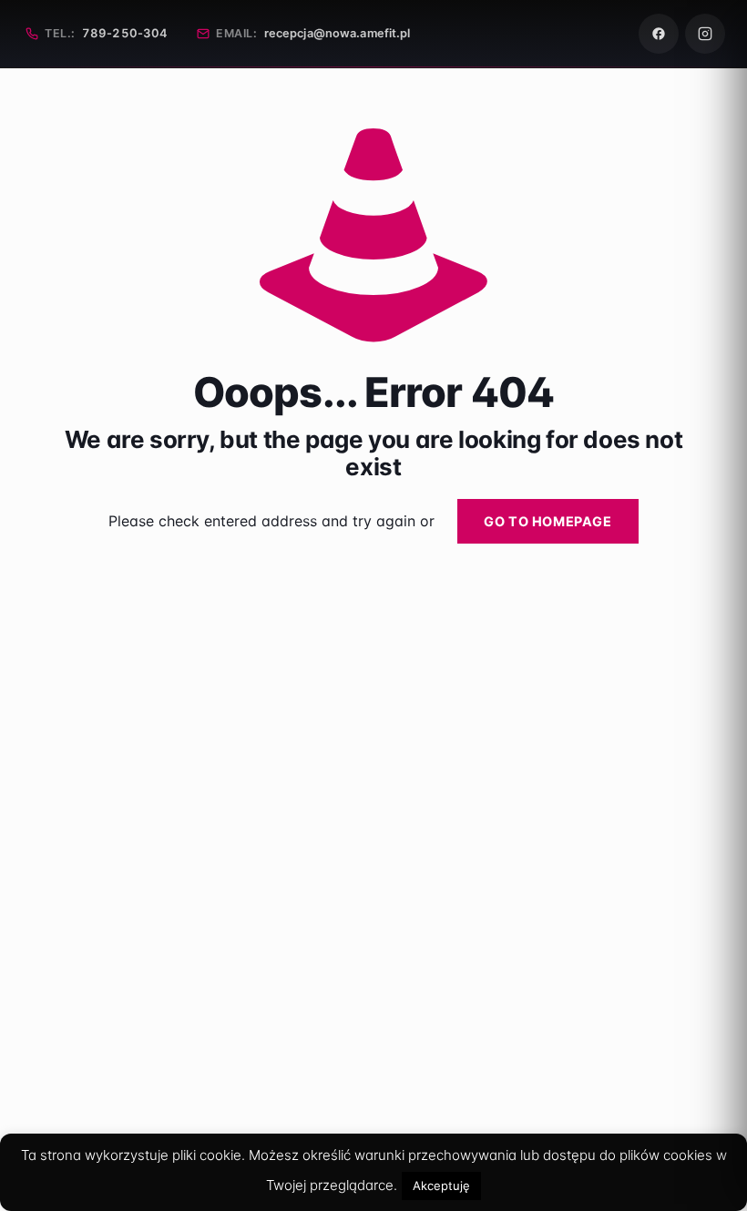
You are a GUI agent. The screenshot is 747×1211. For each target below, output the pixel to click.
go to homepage (547, 521)
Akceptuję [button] (441, 1185)
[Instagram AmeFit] (705, 34)
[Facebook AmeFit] (659, 34)
